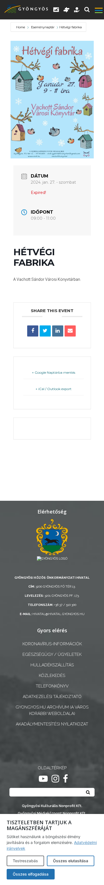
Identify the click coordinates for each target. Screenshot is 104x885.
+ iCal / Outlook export (53, 389)
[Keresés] (87, 9)
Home (21, 27)
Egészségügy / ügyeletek (52, 654)
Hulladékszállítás (52, 665)
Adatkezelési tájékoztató (52, 696)
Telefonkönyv (52, 686)
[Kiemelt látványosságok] (67, 10)
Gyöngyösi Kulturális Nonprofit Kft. (52, 806)
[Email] (70, 331)
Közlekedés (52, 675)
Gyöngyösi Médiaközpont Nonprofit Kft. (52, 813)
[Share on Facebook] (32, 331)
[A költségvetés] (77, 10)
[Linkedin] (57, 331)
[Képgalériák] (56, 10)
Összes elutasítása (70, 860)
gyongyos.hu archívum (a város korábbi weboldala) (52, 710)
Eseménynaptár (42, 27)
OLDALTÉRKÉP (52, 767)
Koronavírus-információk (52, 643)
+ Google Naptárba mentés (53, 372)
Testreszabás (25, 860)
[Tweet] (45, 331)
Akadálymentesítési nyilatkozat (52, 724)
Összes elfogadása (31, 874)
